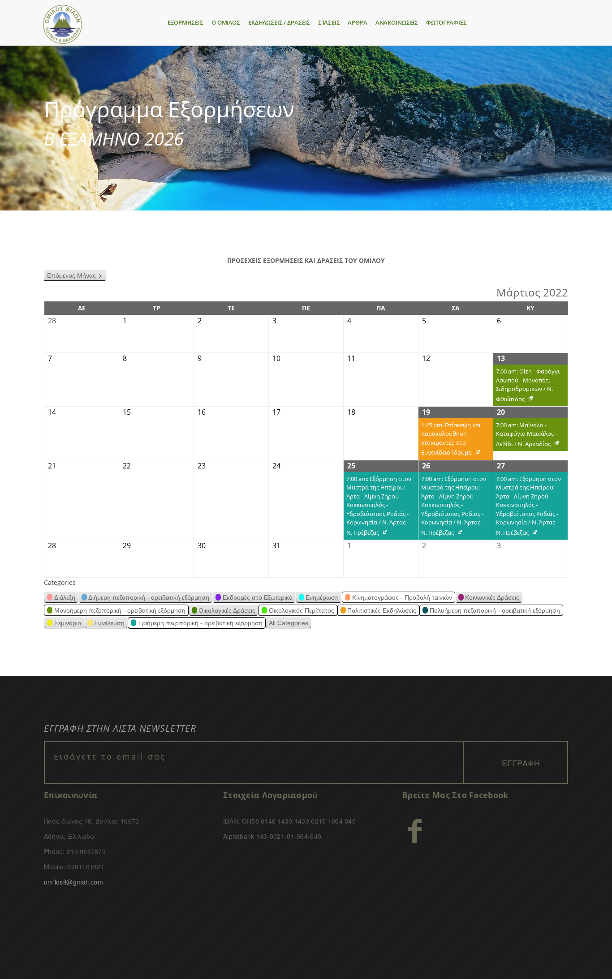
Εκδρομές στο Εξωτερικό (258, 597)
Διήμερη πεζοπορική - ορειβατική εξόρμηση (148, 597)
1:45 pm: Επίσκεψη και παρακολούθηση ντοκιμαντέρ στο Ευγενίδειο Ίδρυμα (449, 440)
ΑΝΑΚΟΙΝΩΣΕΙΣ (396, 22)
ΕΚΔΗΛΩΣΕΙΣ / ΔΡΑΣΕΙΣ (279, 22)
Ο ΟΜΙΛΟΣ (225, 22)
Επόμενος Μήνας (71, 275)
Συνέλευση (109, 623)
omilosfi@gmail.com (73, 881)
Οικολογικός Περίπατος (301, 610)
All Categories (288, 623)
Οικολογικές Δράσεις (226, 610)
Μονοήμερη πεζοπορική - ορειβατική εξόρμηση (119, 610)
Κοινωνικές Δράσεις (492, 597)
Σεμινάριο (67, 623)
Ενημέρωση (322, 597)
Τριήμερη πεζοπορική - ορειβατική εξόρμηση (200, 623)
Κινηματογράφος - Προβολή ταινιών (402, 597)
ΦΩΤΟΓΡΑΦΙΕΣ (446, 22)
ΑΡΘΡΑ (357, 22)
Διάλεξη (64, 597)
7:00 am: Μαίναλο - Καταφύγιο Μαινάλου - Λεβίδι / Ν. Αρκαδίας (525, 436)
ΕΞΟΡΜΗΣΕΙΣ (185, 22)
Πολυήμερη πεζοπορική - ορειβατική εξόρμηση (495, 610)
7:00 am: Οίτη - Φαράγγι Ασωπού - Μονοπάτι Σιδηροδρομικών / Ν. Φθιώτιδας (526, 386)
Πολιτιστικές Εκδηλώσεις (381, 610)
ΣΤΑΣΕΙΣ (329, 22)
